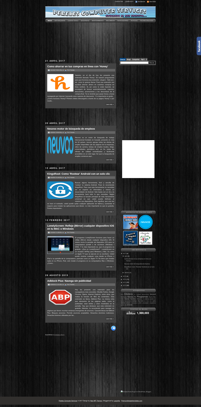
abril (126, 256)
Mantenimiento (98, 21)
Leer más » (110, 104)
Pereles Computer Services (68, 401)
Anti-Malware (59, 21)
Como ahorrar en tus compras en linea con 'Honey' (77, 66)
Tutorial (126, 299)
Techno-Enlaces (146, 21)
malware (128, 303)
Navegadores (122, 21)
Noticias (134, 21)
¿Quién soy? (129, 1)
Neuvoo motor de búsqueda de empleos (71, 128)
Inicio (50, 21)
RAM (122, 299)
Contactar (119, 1)
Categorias (135, 59)
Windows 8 (140, 299)
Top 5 (142, 59)
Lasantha (117, 401)
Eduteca (128, 293)
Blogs (129, 59)
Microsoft (153, 294)
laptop (123, 303)
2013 (125, 282)
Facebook (141, 1)
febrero (127, 272)
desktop (134, 301)
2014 (125, 279)
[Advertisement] (100, 38)
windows (129, 305)
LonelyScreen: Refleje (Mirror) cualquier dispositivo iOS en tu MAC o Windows (80, 227)
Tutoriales (133, 299)
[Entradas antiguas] (113, 331)
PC (135, 297)
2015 (125, 276)
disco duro (149, 301)
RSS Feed (152, 1)
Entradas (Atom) (59, 335)
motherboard (134, 303)
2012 (125, 285)
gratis (154, 301)
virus (125, 305)
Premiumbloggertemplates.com (131, 401)
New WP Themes (96, 401)
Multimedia (110, 21)
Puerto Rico (152, 297)
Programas (142, 296)
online (140, 303)
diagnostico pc (141, 301)
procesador (145, 303)
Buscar (122, 59)
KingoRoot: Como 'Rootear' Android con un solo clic (78, 173)
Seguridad (85, 21)
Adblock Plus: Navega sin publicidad (69, 280)
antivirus (146, 299)
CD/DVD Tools (73, 21)
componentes (128, 301)
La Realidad (137, 294)
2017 (125, 253)
